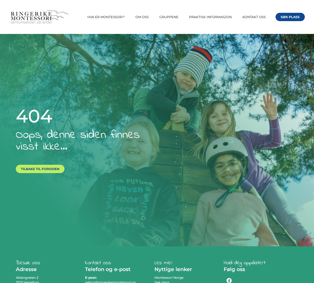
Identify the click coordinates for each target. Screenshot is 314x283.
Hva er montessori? (106, 17)
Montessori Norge (168, 278)
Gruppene (168, 17)
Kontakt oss (254, 17)
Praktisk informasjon (210, 17)
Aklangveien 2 (27, 278)
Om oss (142, 17)
